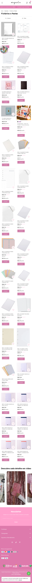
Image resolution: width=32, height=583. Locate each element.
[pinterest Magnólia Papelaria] (19, 542)
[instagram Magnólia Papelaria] (12, 542)
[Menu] (2, 2)
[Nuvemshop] (16, 574)
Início (2, 11)
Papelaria (6, 11)
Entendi (20, 580)
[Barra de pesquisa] (26, 2)
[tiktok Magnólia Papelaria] (16, 542)
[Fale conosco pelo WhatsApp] (28, 573)
